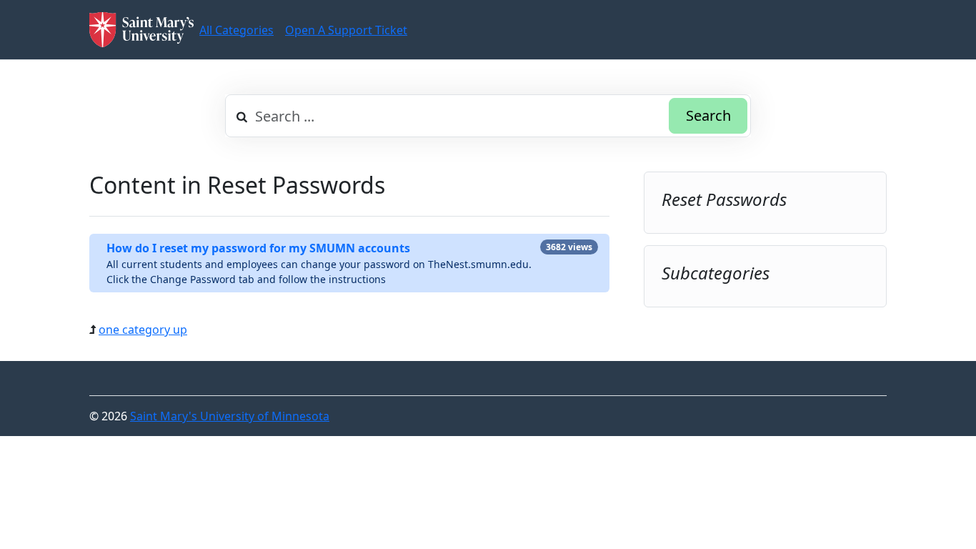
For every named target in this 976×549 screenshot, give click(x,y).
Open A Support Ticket (346, 30)
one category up (143, 329)
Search (708, 115)
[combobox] (488, 115)
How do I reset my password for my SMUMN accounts (258, 248)
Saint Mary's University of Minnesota (229, 416)
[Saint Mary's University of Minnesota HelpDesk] (141, 29)
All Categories (236, 30)
